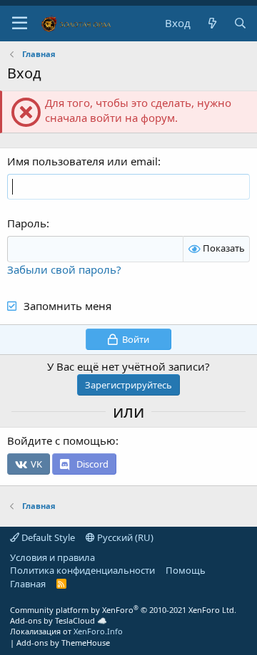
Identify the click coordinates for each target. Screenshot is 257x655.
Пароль (26, 223)
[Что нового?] (212, 23)
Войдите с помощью (61, 440)
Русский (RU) (124, 537)
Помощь (186, 570)
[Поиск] (240, 23)
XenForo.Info (98, 631)
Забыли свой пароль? (64, 269)
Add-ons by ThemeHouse (63, 642)
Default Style (47, 537)
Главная (28, 583)
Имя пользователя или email (82, 161)
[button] (19, 23)
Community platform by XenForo (123, 609)
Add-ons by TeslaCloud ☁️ (58, 620)
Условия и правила (52, 557)
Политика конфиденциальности (82, 570)
